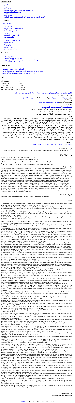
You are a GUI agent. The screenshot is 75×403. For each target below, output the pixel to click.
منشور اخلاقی (8, 13)
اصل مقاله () (29, 98)
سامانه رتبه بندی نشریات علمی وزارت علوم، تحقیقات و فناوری (23, 60)
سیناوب (23, 401)
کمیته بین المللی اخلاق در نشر (13, 61)
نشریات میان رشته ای (11, 49)
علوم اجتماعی (8, 31)
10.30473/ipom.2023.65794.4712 (49, 102)
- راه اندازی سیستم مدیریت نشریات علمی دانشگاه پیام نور (18, 73)
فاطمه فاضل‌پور (67, 107)
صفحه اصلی (8, 5)
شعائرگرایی (45, 144)
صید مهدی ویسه (56, 107)
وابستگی (59, 144)
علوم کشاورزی (9, 37)
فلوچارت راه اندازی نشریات (12, 12)
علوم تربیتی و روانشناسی (12, 35)
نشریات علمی (8, 47)
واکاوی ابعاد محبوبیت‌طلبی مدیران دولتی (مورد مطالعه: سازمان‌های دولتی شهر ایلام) (43, 93)
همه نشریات (8, 26)
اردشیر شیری (45, 107)
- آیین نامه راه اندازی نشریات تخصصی (12, 69)
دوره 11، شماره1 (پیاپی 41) (59, 98)
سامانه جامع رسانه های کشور (13, 58)
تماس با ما (7, 8)
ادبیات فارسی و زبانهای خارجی (13, 28)
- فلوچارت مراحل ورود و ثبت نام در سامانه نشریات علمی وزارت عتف (22, 71)
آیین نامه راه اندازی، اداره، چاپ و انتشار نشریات (18, 10)
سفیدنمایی (53, 144)
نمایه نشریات (8, 15)
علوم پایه (7, 33)
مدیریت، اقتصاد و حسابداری (12, 40)
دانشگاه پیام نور (9, 56)
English (6, 20)
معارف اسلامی (9, 42)
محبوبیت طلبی (67, 144)
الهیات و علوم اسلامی (10, 30)
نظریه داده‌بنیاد (37, 144)
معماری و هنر (8, 44)
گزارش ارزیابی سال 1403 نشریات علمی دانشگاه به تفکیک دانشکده (24, 17)
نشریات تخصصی (9, 45)
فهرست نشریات (9, 6)
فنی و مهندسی (8, 38)
